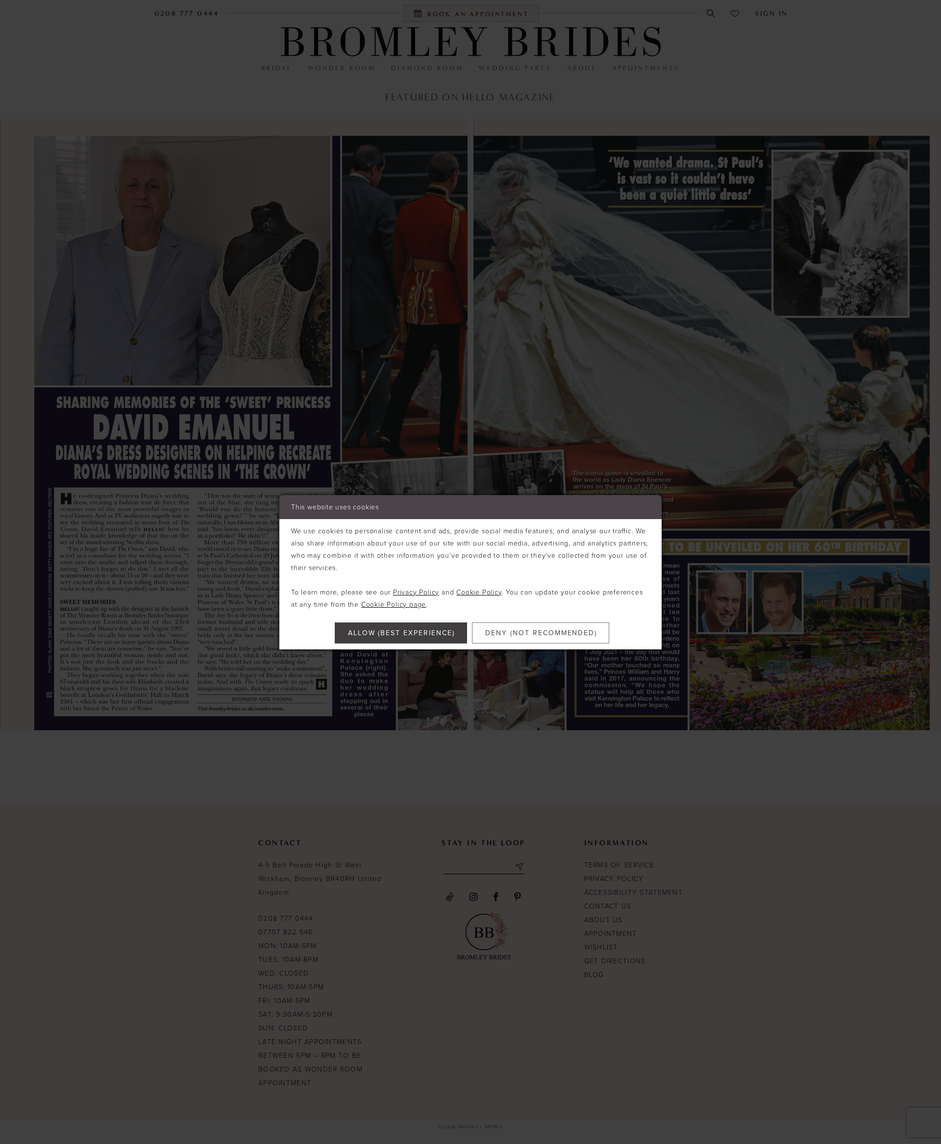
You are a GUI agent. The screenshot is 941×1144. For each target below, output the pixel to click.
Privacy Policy (416, 592)
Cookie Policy (478, 592)
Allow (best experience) (401, 633)
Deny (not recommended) (541, 633)
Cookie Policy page (393, 604)
